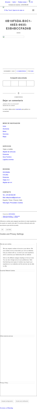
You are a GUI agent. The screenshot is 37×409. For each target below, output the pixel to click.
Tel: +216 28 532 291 (9, 195)
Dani (32, 71)
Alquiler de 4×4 (7, 182)
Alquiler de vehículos (9, 152)
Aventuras (6, 129)
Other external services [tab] (6, 336)
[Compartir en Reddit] (30, 83)
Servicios (6, 134)
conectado (18, 109)
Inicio (4, 126)
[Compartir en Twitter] (14, 83)
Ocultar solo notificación (22, 401)
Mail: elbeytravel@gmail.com (12, 197)
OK (2, 229)
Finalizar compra (22, 2)
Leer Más (8, 229)
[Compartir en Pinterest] (22, 83)
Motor (4, 131)
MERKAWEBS (12, 214)
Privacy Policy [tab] (4, 383)
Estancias (6, 154)
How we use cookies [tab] (5, 244)
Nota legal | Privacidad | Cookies (13, 203)
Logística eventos (8, 159)
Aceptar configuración (7, 401)
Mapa (4, 136)
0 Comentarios (21, 71)
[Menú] (33, 10)
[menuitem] (7, 1)
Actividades (6, 172)
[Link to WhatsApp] (32, 214)
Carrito (14, 2)
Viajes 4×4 (6, 180)
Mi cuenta (7, 2)
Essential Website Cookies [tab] (7, 270)
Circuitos (5, 175)
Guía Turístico (7, 157)
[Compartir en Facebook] (7, 83)
